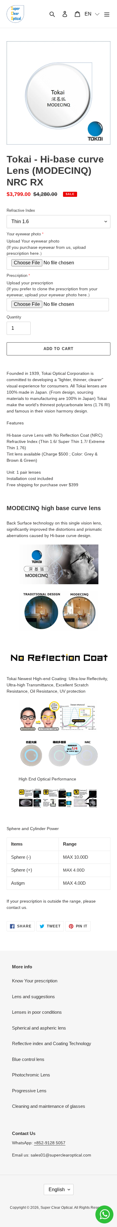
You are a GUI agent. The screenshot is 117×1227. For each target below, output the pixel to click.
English (57, 1189)
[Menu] (106, 13)
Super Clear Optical (56, 1207)
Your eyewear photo (24, 234)
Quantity (14, 317)
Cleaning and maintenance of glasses (48, 1106)
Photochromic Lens (31, 1074)
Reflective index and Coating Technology (51, 1043)
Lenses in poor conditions (37, 1012)
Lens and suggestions (33, 996)
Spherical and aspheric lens (39, 1027)
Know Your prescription (34, 980)
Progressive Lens (29, 1090)
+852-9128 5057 (49, 1142)
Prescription (17, 275)
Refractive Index (21, 210)
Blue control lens (28, 1059)
